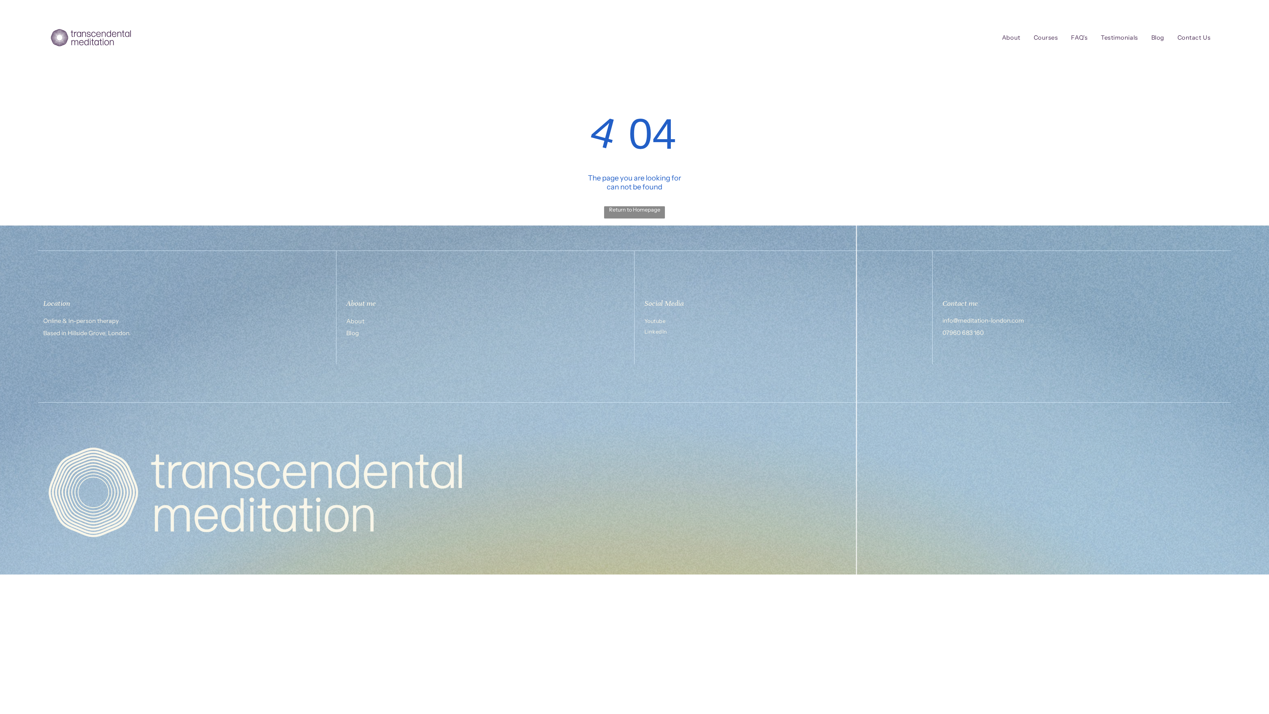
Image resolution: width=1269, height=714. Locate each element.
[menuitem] (1011, 37)
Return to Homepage (634, 209)
